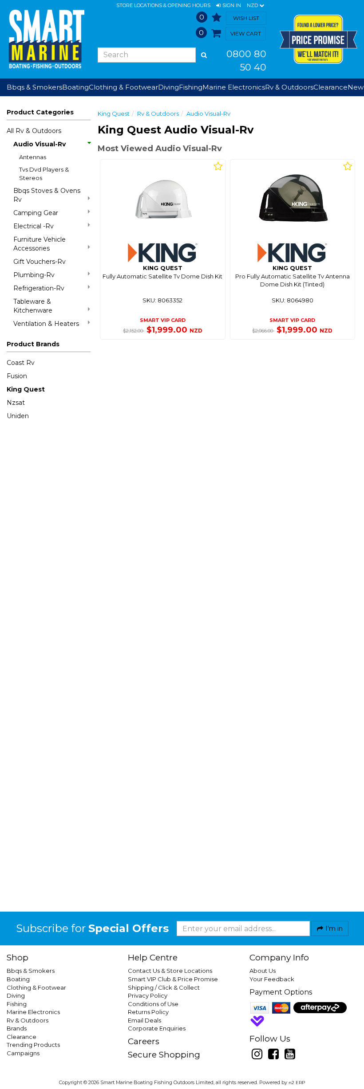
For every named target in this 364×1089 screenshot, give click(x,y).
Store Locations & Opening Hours (163, 5)
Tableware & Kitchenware (32, 306)
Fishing (17, 1003)
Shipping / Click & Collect (164, 987)
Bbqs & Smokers (34, 87)
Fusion (17, 376)
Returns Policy (148, 1011)
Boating (18, 979)
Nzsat (16, 403)
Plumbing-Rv (34, 275)
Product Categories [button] (40, 112)
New (356, 87)
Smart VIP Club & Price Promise (173, 979)
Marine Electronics (33, 1011)
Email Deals (144, 1020)
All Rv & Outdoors (34, 131)
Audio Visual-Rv (39, 144)
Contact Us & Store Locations (170, 970)
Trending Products (33, 1044)
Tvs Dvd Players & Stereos (44, 173)
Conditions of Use (153, 1003)
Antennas (32, 157)
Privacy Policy (147, 995)
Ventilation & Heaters (46, 324)
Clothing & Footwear (36, 987)
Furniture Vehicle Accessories (39, 243)
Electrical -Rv (33, 226)
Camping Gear (35, 213)
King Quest (26, 389)
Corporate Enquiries (157, 1028)
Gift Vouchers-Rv (39, 262)
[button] (228, 5)
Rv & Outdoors (158, 113)
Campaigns (23, 1053)
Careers (143, 1041)
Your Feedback (271, 979)
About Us (262, 970)
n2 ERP (297, 1082)
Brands (17, 1028)
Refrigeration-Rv (38, 288)
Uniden (18, 416)
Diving (16, 995)
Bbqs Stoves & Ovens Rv (46, 195)
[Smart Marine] (45, 39)
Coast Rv (21, 363)
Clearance (330, 87)
